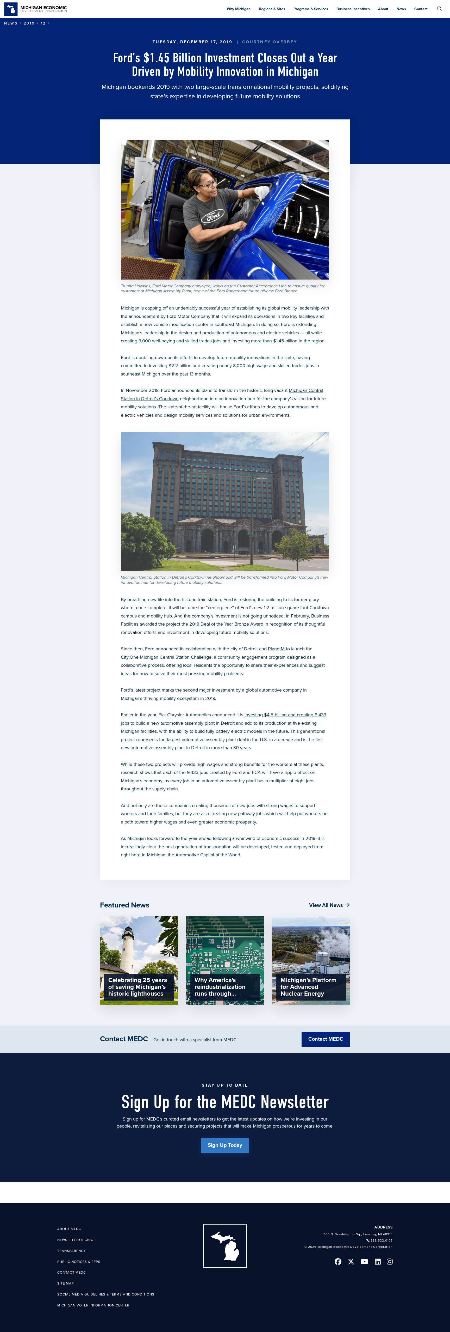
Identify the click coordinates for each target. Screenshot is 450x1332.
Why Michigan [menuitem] (239, 9)
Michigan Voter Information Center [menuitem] (93, 1305)
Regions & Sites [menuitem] (272, 9)
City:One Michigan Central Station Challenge (166, 657)
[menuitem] (439, 9)
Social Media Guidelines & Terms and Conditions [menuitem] (105, 1294)
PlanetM (276, 649)
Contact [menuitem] (421, 9)
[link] (35, 9)
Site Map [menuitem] (65, 1283)
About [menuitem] (383, 9)
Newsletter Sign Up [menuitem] (76, 1240)
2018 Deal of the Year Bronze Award (226, 624)
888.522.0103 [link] (382, 1240)
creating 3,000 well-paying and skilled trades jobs (171, 341)
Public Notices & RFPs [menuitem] (79, 1262)
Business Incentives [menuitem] (353, 9)
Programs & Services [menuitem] (310, 9)
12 (43, 23)
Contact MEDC (325, 1039)
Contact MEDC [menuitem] (71, 1272)
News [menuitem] (401, 9)
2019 (29, 23)
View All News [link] (326, 905)
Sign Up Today (225, 1145)
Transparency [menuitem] (71, 1251)
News (11, 23)
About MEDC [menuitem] (69, 1229)
